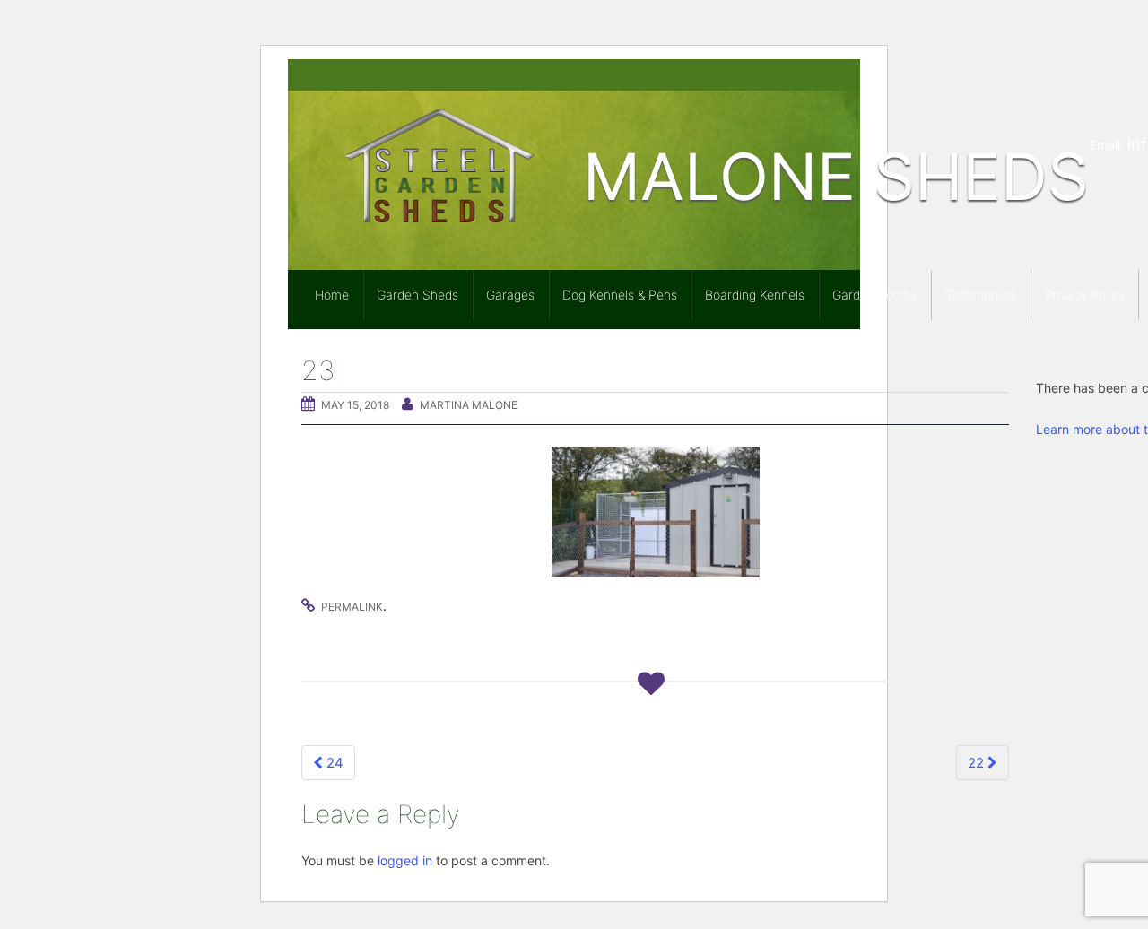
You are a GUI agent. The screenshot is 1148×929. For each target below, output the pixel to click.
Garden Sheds (417, 294)
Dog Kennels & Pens (619, 294)
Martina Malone (468, 405)
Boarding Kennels (754, 294)
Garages (510, 294)
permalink (352, 606)
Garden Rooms (875, 294)
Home (332, 294)
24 (333, 762)
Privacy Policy (1085, 294)
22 (977, 762)
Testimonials (981, 294)
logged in (405, 860)
